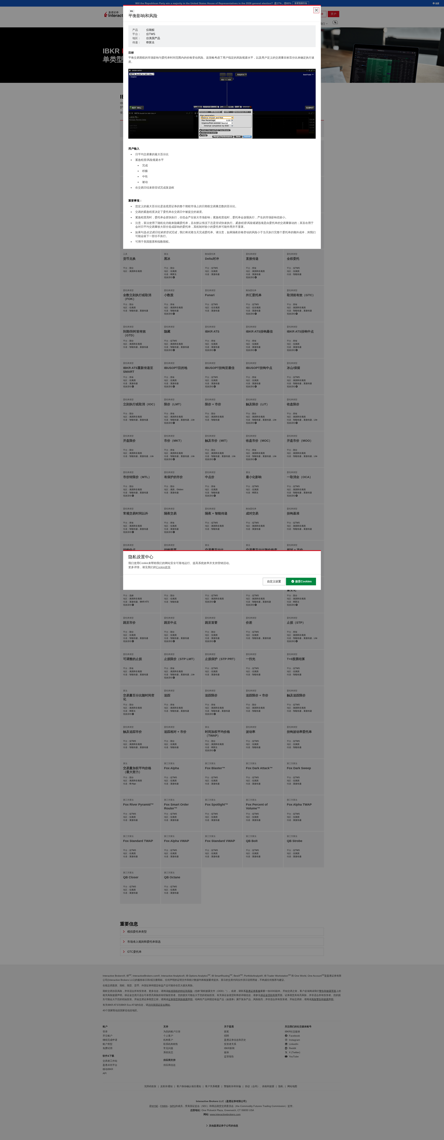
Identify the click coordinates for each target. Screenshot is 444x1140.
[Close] (316, 10)
